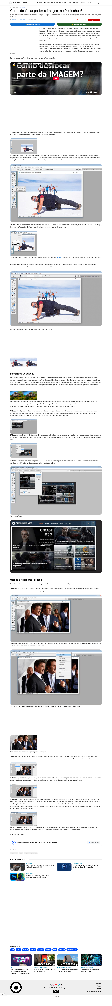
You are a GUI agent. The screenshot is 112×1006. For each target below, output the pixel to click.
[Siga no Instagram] (53, 985)
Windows (48, 949)
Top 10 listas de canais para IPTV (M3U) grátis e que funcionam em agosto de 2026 (20, 971)
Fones (56, 2)
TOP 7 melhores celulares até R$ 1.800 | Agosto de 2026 (67, 970)
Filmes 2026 (62, 949)
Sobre (99, 986)
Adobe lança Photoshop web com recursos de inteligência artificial (40, 866)
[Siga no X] (51, 985)
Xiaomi (54, 949)
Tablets (69, 2)
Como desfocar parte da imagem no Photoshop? (46, 11)
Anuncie (98, 983)
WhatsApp (40, 949)
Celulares (40, 2)
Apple (12, 949)
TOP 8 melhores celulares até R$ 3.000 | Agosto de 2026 (44, 970)
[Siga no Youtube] (56, 985)
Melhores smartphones (40, 967)
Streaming (76, 2)
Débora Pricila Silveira (31, 853)
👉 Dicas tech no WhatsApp (79, 24)
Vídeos (83, 2)
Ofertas (88, 2)
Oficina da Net (14, 7)
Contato (98, 989)
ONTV (21, 853)
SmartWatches (48, 2)
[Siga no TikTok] (61, 985)
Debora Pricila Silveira (19, 20)
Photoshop (22, 7)
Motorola (25, 949)
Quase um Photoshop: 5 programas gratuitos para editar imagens (38, 876)
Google (18, 949)
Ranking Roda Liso (72, 949)
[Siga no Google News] (59, 985)
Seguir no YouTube (95, 20)
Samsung (33, 949)
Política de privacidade (94, 991)
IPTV (12, 967)
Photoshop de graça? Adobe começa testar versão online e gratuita (85, 866)
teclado (58, 257)
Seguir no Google (82, 20)
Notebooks (62, 2)
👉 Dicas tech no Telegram (33, 24)
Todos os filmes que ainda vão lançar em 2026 (90, 970)
